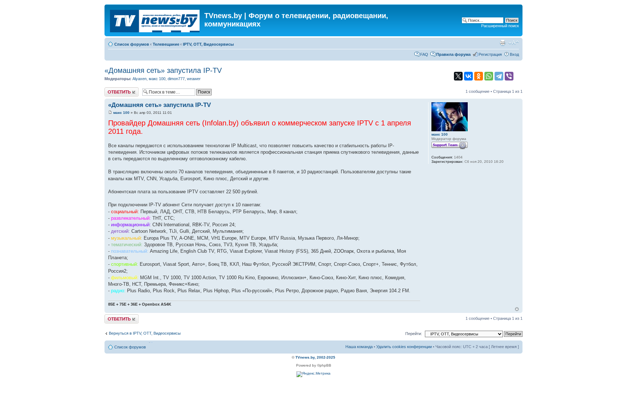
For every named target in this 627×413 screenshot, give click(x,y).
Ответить (113, 89)
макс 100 (157, 79)
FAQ (424, 54)
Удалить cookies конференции (404, 346)
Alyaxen (139, 79)
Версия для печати (503, 43)
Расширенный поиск (500, 26)
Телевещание (166, 44)
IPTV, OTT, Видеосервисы (208, 44)
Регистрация (490, 54)
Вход (514, 54)
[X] (458, 76)
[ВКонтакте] (468, 76)
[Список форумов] (155, 19)
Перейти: (413, 333)
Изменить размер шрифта (513, 43)
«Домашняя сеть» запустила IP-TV (163, 70)
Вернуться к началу (517, 309)
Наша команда (359, 346)
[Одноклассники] (478, 76)
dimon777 (176, 79)
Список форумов (131, 44)
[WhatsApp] (488, 76)
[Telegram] (499, 76)
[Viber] (509, 76)
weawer (194, 79)
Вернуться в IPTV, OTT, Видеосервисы (145, 333)
